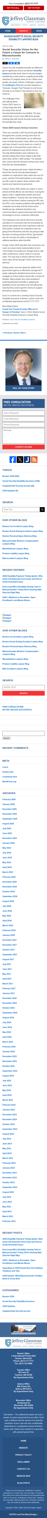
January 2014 (8, 1168)
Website (23, 1448)
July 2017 (6, 964)
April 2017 (7, 979)
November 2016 (9, 1003)
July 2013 (6, 1197)
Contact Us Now (23, 447)
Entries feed (7, 772)
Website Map (23, 1476)
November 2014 (9, 1119)
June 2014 (7, 1144)
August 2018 (8, 901)
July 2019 (6, 853)
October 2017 (8, 950)
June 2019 (7, 858)
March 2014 (7, 1158)
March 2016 (7, 1042)
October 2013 (8, 1182)
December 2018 (9, 882)
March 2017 (7, 984)
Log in (5, 767)
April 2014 (7, 1153)
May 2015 (6, 1090)
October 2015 (8, 1066)
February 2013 (9, 1221)
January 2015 (8, 1110)
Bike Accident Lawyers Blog (15, 558)
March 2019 (7, 872)
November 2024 (9, 838)
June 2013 (7, 1202)
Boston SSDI (10, 476)
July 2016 (6, 1022)
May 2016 (6, 1032)
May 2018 (6, 916)
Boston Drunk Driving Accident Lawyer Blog (22, 531)
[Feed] (34, 459)
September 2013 (9, 1187)
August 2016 (8, 1018)
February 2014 (9, 1163)
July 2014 (6, 1139)
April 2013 (7, 1211)
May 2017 (6, 974)
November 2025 (9, 814)
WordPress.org (9, 782)
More (39, 31)
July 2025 (6, 828)
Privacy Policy (23, 1455)
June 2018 (7, 911)
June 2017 (7, 969)
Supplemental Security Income (18, 486)
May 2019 (6, 862)
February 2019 (9, 877)
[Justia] (27, 459)
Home (8, 31)
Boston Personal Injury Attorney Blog (19, 536)
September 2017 (9, 955)
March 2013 (7, 1216)
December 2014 (9, 1115)
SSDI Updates (10, 491)
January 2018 (8, 935)
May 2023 (6, 848)
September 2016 (9, 1013)
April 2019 (7, 867)
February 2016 (9, 1047)
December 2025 (9, 809)
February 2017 (9, 988)
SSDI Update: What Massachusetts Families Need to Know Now (22, 1277)
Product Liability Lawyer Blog (15, 553)
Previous (7, 333)
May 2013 (6, 1207)
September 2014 (9, 1129)
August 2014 (8, 1134)
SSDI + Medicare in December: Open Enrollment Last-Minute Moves (18, 598)
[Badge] (23, 1330)
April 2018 (7, 921)
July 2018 (6, 906)
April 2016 (7, 1037)
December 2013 (9, 1173)
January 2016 (8, 1052)
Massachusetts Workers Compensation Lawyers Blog (20, 542)
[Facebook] (13, 459)
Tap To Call (13, 8)
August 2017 (8, 959)
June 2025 (7, 833)
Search (42, 509)
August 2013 (8, 1192)
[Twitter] (20, 459)
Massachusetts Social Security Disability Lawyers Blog (23, 21)
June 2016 (7, 1027)
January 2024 (8, 843)
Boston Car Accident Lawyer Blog (17, 526)
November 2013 (9, 1178)
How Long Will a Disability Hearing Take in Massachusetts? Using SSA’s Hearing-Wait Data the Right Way (21, 590)
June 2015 (7, 1085)
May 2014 (6, 1148)
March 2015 (7, 1100)
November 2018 (9, 887)
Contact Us (23, 1469)
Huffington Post (13, 85)
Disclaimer (23, 1462)
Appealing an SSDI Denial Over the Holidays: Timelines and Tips (22, 1269)
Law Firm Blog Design (23, 1514)
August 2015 (8, 1076)
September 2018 (9, 896)
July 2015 (6, 1081)
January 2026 (8, 804)
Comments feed (9, 777)
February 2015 (9, 1105)
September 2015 (9, 1071)
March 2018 (7, 925)
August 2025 (8, 824)
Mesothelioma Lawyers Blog (15, 549)
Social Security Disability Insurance (22, 319)
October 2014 (8, 1124)
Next (23, 333)
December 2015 (9, 1056)
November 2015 (9, 1061)
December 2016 (9, 998)
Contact (23, 31)
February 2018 (9, 930)
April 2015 (7, 1095)
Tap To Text (34, 8)
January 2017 (8, 993)
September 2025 (9, 819)
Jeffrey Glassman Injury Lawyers (30, 1508)
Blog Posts (23, 1483)
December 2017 (9, 940)
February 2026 (9, 799)
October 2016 (8, 1008)
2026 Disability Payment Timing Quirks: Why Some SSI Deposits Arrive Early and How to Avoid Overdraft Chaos (22, 579)
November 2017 (9, 945)
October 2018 (8, 892)
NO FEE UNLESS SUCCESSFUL (17, 708)
